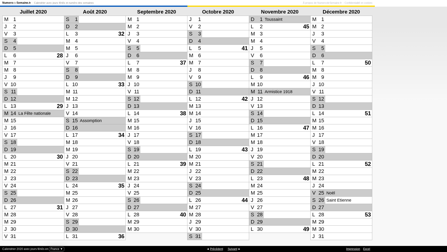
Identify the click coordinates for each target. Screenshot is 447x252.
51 (368, 113)
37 (183, 63)
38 (183, 113)
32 (121, 34)
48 (306, 178)
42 (245, 99)
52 (368, 164)
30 (60, 157)
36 (121, 236)
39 (183, 164)
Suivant (232, 249)
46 (306, 77)
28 (60, 55)
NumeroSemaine (16, 2)
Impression (353, 249)
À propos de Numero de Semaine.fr (322, 2)
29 (60, 106)
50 (368, 63)
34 (121, 135)
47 (306, 128)
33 (121, 84)
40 (183, 214)
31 (60, 207)
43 (245, 149)
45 (306, 26)
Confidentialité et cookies (358, 2)
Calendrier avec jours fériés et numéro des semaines (64, 2)
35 (121, 185)
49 (306, 229)
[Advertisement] (410, 123)
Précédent (216, 249)
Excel (366, 249)
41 (245, 48)
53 (368, 214)
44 (245, 200)
